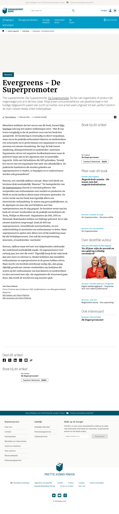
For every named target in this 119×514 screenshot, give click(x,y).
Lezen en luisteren (13, 446)
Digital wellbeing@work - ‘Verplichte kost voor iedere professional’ (98, 287)
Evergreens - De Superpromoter (43, 31)
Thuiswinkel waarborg (21, 483)
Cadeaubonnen (41, 436)
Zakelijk (38, 422)
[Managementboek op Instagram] (65, 495)
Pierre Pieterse (10, 117)
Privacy (71, 483)
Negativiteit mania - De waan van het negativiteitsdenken (95, 182)
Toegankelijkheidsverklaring (44, 486)
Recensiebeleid (11, 455)
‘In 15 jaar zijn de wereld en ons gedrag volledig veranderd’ (98, 251)
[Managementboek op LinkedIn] (54, 495)
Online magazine (13, 31)
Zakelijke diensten (42, 427)
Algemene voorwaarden (43, 483)
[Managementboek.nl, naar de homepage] (12, 13)
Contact (8, 432)
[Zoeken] (73, 10)
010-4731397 (112, 20)
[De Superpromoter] (90, 140)
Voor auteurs (10, 451)
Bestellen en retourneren (15, 441)
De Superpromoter (58, 97)
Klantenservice (12, 422)
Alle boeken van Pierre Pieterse (16, 295)
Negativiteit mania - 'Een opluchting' (98, 302)
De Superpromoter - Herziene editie (97, 217)
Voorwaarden (10, 436)
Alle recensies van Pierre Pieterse (17, 298)
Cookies (81, 483)
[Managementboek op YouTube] (59, 495)
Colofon (60, 483)
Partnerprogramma (13, 460)
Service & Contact (66, 486)
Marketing (25, 31)
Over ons (8, 427)
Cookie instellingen (97, 483)
